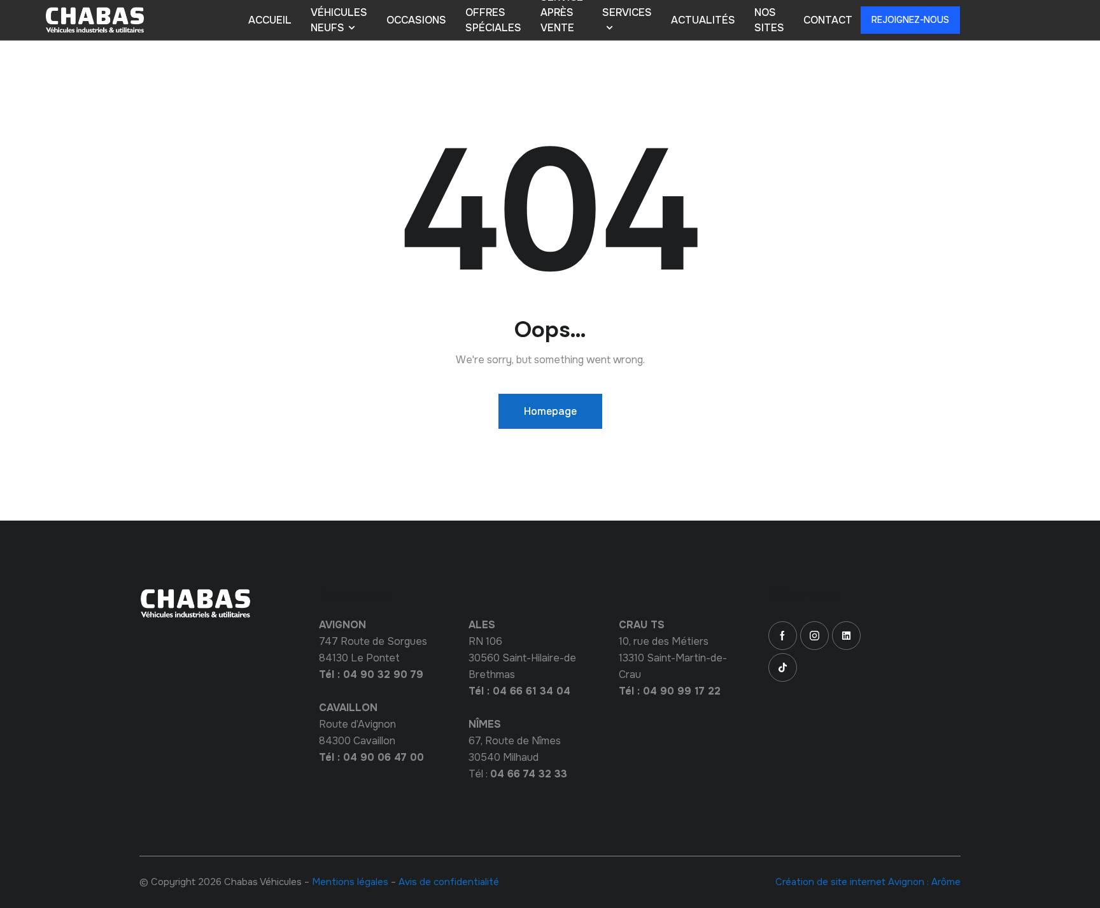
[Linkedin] (846, 635)
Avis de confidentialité (448, 882)
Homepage (550, 411)
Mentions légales (350, 882)
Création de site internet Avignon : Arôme (868, 882)
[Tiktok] (782, 667)
